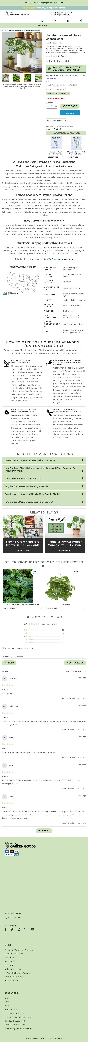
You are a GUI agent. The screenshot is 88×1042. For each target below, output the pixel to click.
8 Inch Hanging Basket (55, 89)
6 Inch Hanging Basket (66, 85)
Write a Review (77, 663)
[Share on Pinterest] (60, 129)
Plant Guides (11, 1009)
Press (8, 1006)
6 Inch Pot (50, 85)
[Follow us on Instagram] (19, 929)
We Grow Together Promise (19, 950)
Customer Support (14, 1013)
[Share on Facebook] (54, 129)
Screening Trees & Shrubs (18, 1029)
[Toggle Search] (55, 20)
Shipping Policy (13, 969)
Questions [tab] (19, 657)
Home (3, 30)
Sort (67, 671)
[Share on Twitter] (57, 129)
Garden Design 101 (15, 1021)
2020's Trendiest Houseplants (59, 259)
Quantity (49, 103)
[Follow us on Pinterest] (25, 929)
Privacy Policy (12, 981)
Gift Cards (10, 961)
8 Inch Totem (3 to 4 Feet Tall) (57, 93)
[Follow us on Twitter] (11, 929)
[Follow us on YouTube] (32, 929)
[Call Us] (42, 20)
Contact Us (10, 965)
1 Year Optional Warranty (18, 973)
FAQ (7, 1002)
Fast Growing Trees (15, 1025)
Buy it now (70, 113)
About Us (9, 958)
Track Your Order (14, 954)
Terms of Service (14, 977)
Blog (7, 998)
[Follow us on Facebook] (5, 929)
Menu (45, 25)
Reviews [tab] (7, 657)
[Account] (68, 20)
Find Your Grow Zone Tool (18, 1017)
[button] (66, 56)
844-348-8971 (14, 918)
